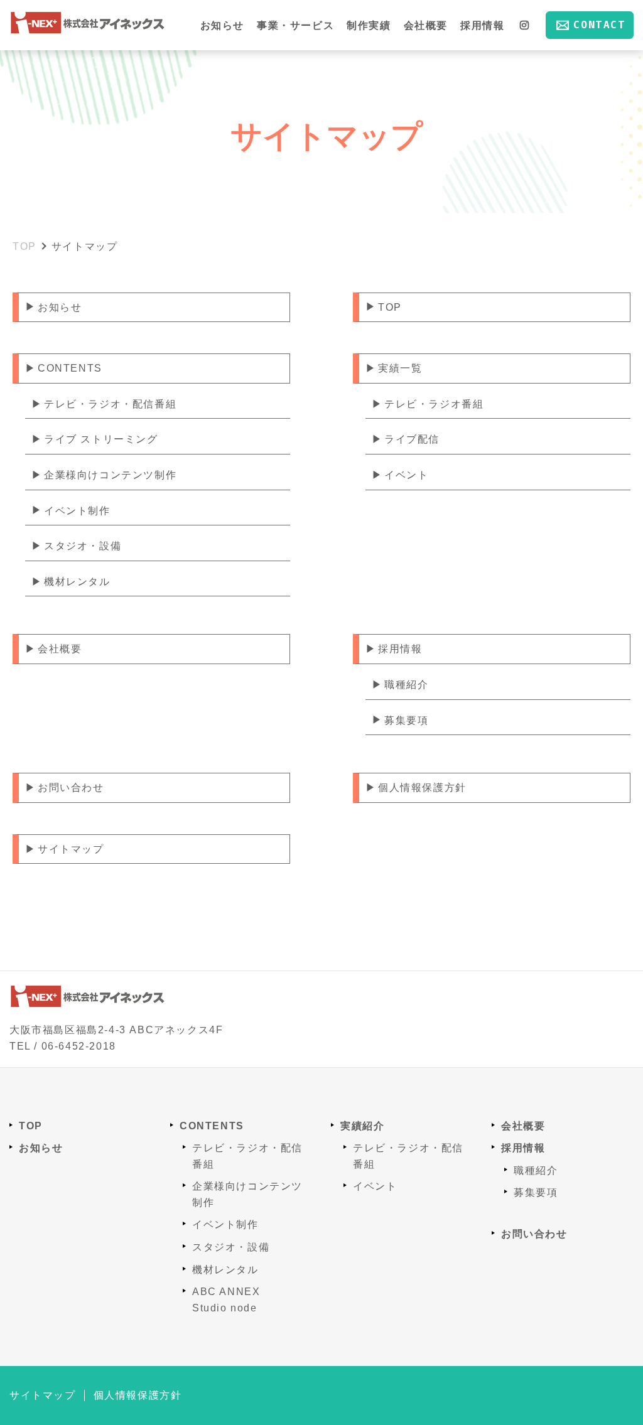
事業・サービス (295, 25)
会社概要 (426, 25)
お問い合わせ (71, 787)
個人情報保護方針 (422, 787)
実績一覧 (400, 368)
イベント (406, 475)
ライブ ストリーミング (101, 439)
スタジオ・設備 (82, 545)
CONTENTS (70, 368)
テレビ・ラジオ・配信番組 (110, 404)
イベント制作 (77, 510)
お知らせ (222, 25)
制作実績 (369, 25)
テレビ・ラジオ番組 (434, 404)
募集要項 (406, 720)
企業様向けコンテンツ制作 (110, 475)
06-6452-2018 (78, 1046)
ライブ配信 (412, 439)
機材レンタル (77, 581)
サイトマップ (71, 849)
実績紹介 (362, 1126)
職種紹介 (406, 684)
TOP (390, 307)
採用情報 (482, 25)
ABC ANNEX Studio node (226, 1299)
